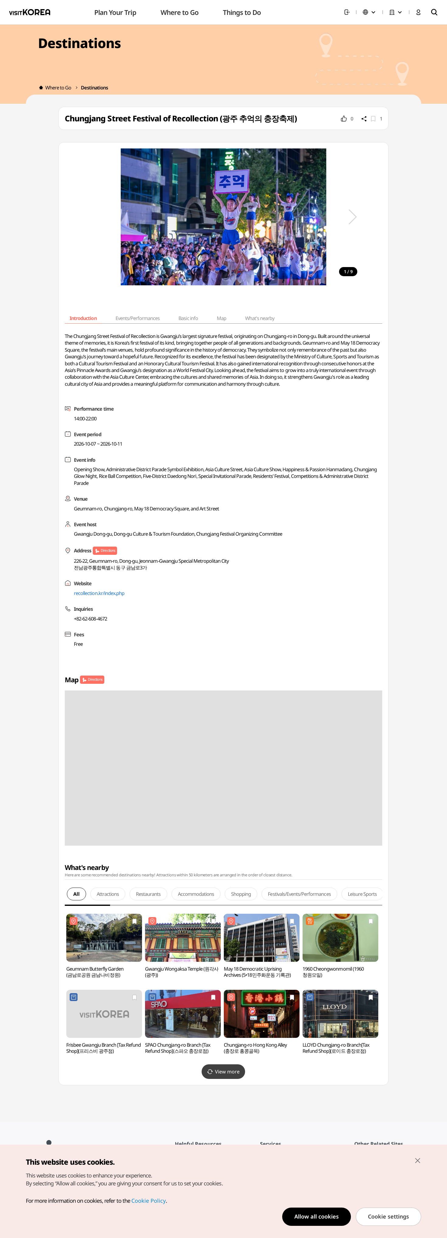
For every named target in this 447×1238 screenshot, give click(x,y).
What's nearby (260, 318)
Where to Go (58, 87)
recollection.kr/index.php (99, 593)
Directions (108, 550)
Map (221, 318)
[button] (352, 216)
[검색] (434, 12)
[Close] (417, 1160)
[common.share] (364, 118)
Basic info (188, 318)
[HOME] (41, 88)
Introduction (83, 318)
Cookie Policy (148, 1200)
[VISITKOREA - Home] (29, 12)
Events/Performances (138, 318)
